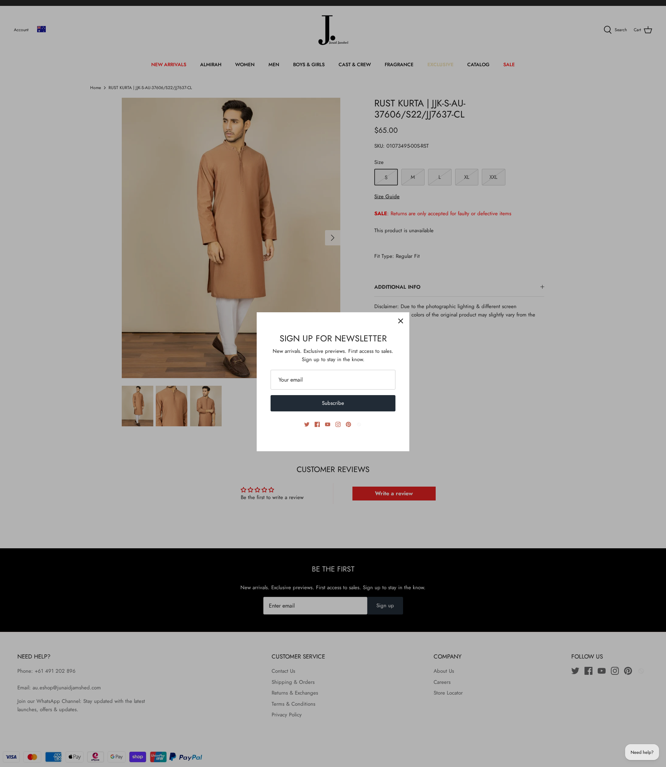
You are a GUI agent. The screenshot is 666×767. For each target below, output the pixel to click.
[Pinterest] (348, 424)
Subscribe (333, 403)
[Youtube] (327, 424)
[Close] (400, 321)
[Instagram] (338, 424)
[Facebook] (317, 424)
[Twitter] (306, 424)
